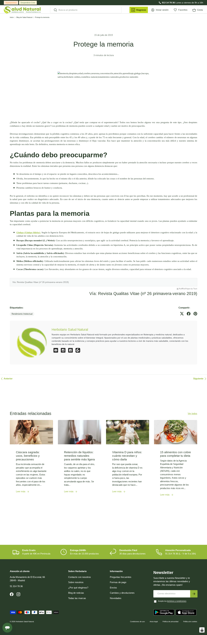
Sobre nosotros (76, 582)
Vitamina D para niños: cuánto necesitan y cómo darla (127, 456)
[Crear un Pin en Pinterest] (195, 313)
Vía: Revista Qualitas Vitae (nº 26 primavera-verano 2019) (40, 282)
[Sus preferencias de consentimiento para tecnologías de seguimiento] (202, 630)
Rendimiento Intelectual (22, 314)
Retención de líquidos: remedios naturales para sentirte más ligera (79, 456)
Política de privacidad (170, 621)
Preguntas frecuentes (120, 577)
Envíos (113, 587)
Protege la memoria (42, 17)
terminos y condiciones (176, 601)
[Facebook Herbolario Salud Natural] (70, 350)
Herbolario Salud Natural (25, 621)
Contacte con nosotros (79, 577)
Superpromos (11, 3)
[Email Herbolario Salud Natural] (55, 350)
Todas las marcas (77, 598)
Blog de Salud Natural (24, 17)
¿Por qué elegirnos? (78, 587)
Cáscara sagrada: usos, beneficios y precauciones (28, 456)
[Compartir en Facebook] (188, 313)
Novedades (115, 598)
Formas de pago (118, 582)
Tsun (195, 289)
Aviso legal (154, 621)
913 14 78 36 (168, 2)
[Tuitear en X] (182, 313)
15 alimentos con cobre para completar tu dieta (175, 454)
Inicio (12, 17)
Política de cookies (190, 621)
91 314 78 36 (16, 586)
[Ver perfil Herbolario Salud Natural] (78, 350)
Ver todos (192, 413)
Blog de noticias (76, 593)
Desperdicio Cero (28, 3)
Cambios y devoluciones (122, 593)
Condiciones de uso (137, 621)
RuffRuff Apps (184, 289)
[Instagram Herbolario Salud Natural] (63, 350)
